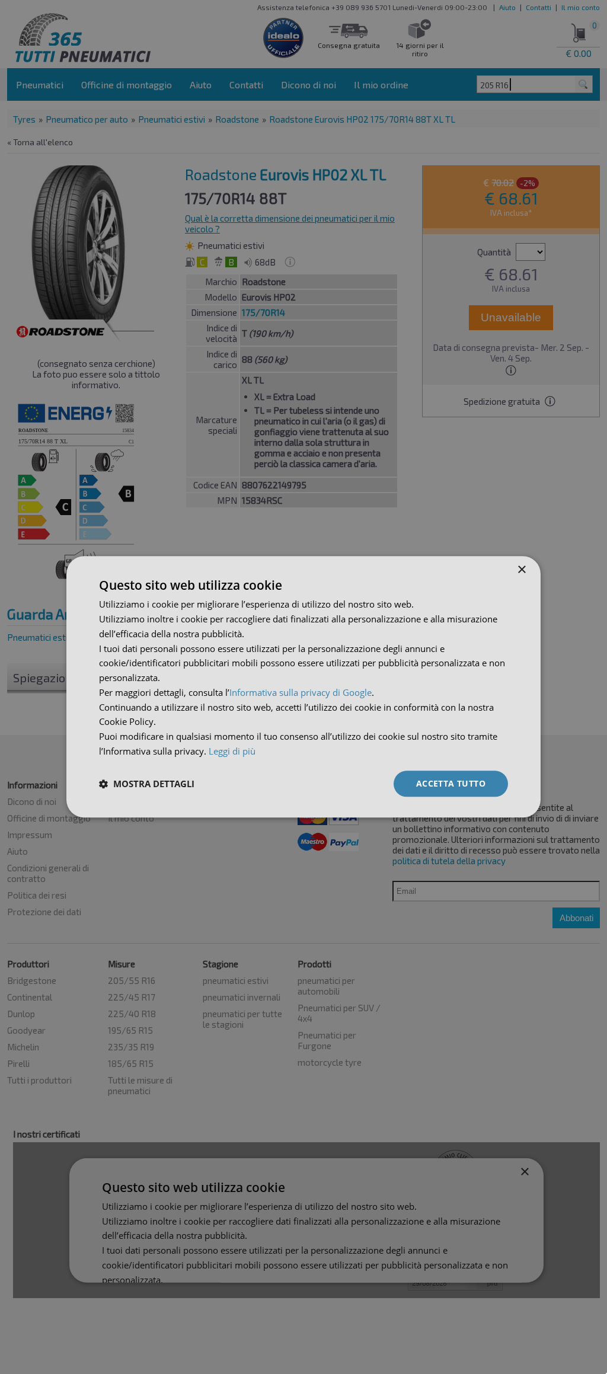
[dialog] (303, 686)
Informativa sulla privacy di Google (300, 692)
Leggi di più (232, 751)
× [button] (521, 569)
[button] (146, 783)
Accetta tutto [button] (450, 783)
